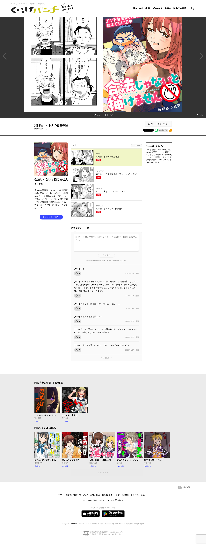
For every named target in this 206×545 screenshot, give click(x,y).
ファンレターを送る (51, 217)
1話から (137, 145)
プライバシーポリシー (139, 495)
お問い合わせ (95, 495)
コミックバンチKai (89, 500)
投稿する (106, 255)
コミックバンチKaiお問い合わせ (111, 500)
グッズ (85, 495)
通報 (137, 273)
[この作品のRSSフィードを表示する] (170, 130)
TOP (60, 495)
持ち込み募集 (107, 495)
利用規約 (125, 495)
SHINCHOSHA (73, 524)
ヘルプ (117, 495)
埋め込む (164, 130)
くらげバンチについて (72, 495)
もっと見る (105, 358)
